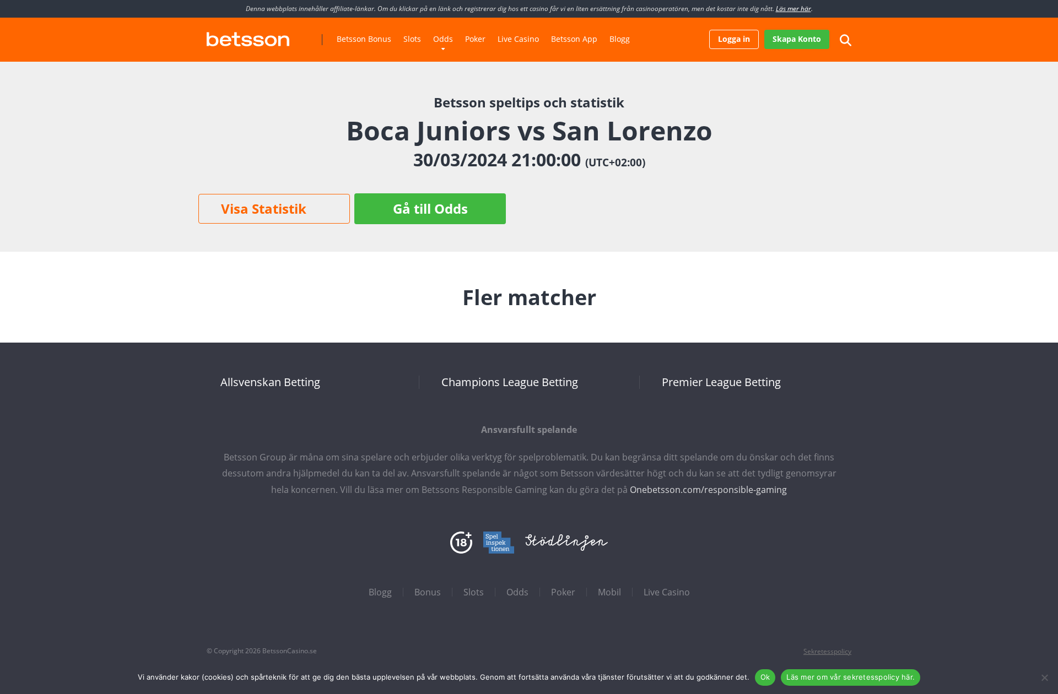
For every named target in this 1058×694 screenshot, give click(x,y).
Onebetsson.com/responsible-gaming (708, 490)
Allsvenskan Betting (270, 382)
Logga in (734, 39)
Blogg (619, 39)
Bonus (427, 592)
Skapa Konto (797, 39)
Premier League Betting (721, 382)
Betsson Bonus (364, 39)
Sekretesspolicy (827, 651)
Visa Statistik (263, 208)
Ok (765, 677)
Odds (443, 39)
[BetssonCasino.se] (248, 35)
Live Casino (518, 39)
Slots (412, 39)
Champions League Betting (509, 382)
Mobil (609, 592)
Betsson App (574, 39)
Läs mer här (793, 8)
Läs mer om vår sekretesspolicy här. (850, 677)
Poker (475, 39)
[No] (1044, 677)
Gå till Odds (430, 208)
